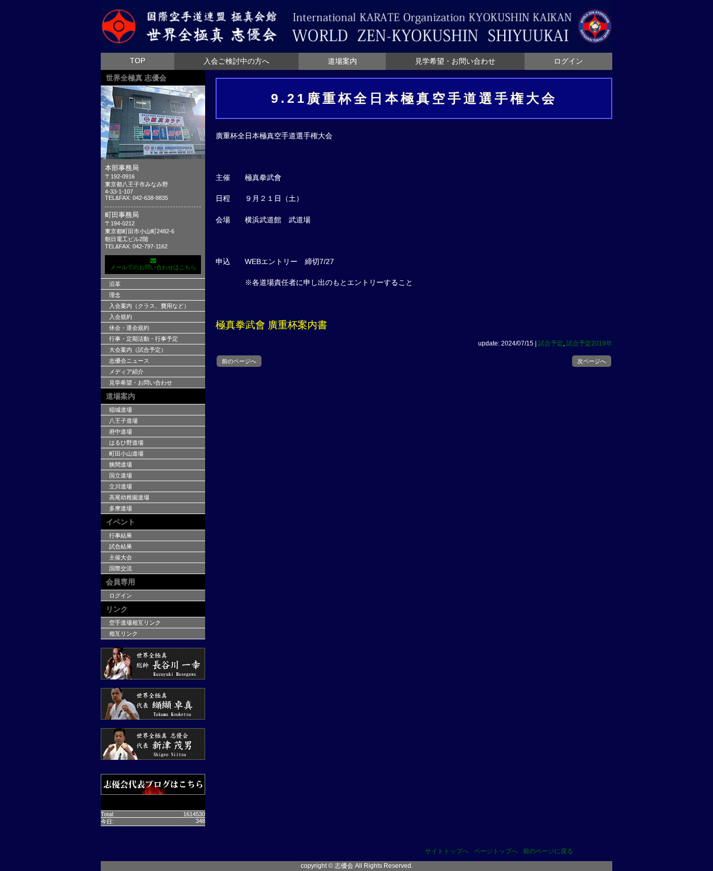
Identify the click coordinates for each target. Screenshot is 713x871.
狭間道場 (120, 464)
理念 (115, 295)
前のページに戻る (548, 851)
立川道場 (120, 486)
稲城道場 (120, 410)
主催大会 (120, 557)
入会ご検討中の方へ (236, 61)
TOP (137, 60)
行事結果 (120, 535)
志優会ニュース (129, 360)
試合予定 (550, 343)
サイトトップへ (447, 851)
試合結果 (120, 546)
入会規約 (120, 317)
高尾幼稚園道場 (129, 497)
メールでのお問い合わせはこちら (153, 267)
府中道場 (120, 431)
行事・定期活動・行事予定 (143, 339)
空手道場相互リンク (135, 622)
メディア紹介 (126, 371)
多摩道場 (120, 508)
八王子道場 (123, 420)
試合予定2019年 (589, 343)
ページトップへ (496, 851)
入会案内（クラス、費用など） (149, 306)
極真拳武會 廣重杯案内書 (271, 324)
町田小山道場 (126, 453)
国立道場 (120, 475)
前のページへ (239, 361)
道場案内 (342, 61)
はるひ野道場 (126, 442)
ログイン (568, 61)
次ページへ (591, 361)
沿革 (115, 284)
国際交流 (120, 568)
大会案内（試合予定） (138, 350)
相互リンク (123, 633)
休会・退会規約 (129, 328)
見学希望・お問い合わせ (455, 61)
